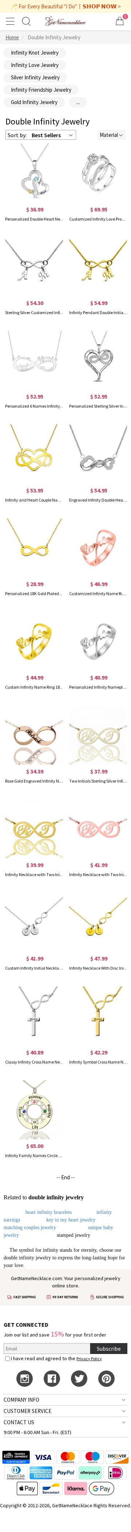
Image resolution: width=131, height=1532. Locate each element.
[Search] (26, 21)
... (78, 102)
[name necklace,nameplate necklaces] (65, 21)
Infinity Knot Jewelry (35, 52)
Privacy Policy (89, 1358)
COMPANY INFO (21, 1399)
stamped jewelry (73, 1235)
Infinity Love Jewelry (35, 65)
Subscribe (109, 1348)
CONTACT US (19, 1422)
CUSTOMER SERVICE (27, 1411)
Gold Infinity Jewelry (34, 102)
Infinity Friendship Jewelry (41, 89)
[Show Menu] (11, 21)
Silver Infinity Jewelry (35, 77)
